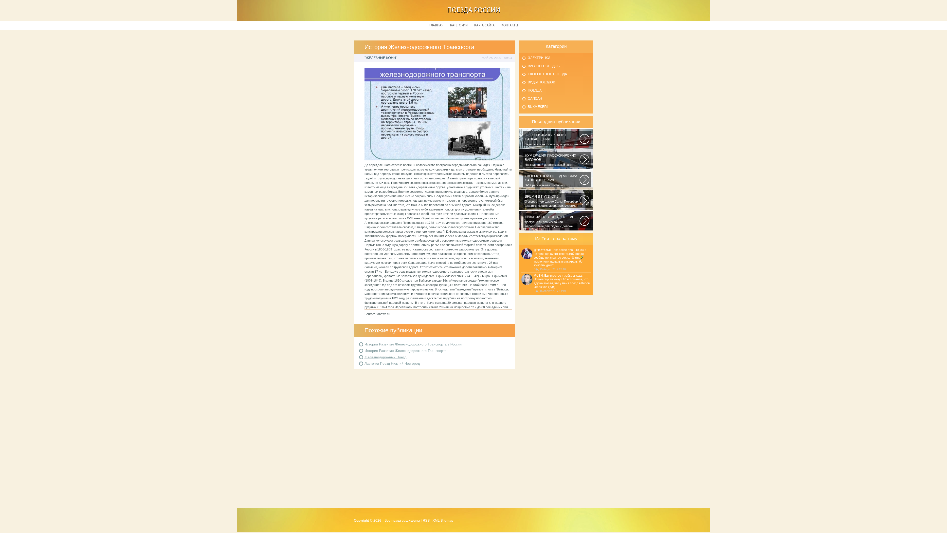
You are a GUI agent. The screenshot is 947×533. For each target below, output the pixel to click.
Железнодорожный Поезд (385, 357)
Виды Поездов (541, 82)
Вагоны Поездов (544, 66)
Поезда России (473, 10)
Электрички (539, 58)
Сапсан (535, 98)
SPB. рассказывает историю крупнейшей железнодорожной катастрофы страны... (551, 180)
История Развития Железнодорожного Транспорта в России (413, 344)
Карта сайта (484, 25)
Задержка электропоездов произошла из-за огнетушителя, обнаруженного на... (552, 139)
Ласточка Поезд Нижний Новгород (392, 363)
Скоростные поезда (547, 74)
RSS (426, 520)
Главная (436, 25)
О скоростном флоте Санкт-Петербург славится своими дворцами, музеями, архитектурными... (552, 201)
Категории (459, 25)
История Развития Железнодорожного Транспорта (405, 351)
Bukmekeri (538, 107)
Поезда (535, 90)
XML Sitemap (443, 520)
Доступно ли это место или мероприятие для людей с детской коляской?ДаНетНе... (549, 221)
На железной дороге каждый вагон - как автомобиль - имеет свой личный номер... (550, 160)
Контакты (509, 25)
